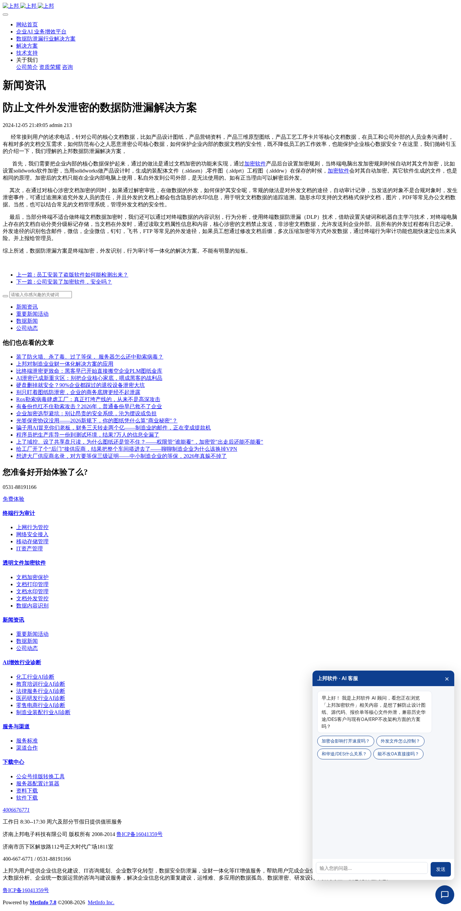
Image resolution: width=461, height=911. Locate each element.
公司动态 (27, 328)
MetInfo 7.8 (43, 902)
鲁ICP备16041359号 (139, 834)
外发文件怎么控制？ (400, 741)
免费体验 (13, 499)
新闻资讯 (27, 307)
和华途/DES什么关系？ (344, 753)
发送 (440, 869)
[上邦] (230, 6)
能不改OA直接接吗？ (398, 753)
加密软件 (255, 163)
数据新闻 (27, 321)
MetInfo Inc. (101, 902)
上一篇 (72, 275)
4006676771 (16, 810)
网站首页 (27, 24)
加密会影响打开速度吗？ (346, 741)
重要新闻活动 (32, 314)
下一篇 (64, 282)
